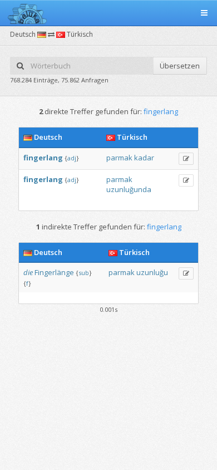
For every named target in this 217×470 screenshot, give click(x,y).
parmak (119, 158)
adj (71, 158)
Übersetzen (180, 66)
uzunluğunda (128, 189)
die (28, 272)
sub (83, 272)
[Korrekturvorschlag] (186, 159)
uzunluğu (152, 272)
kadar (144, 158)
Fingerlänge (54, 272)
